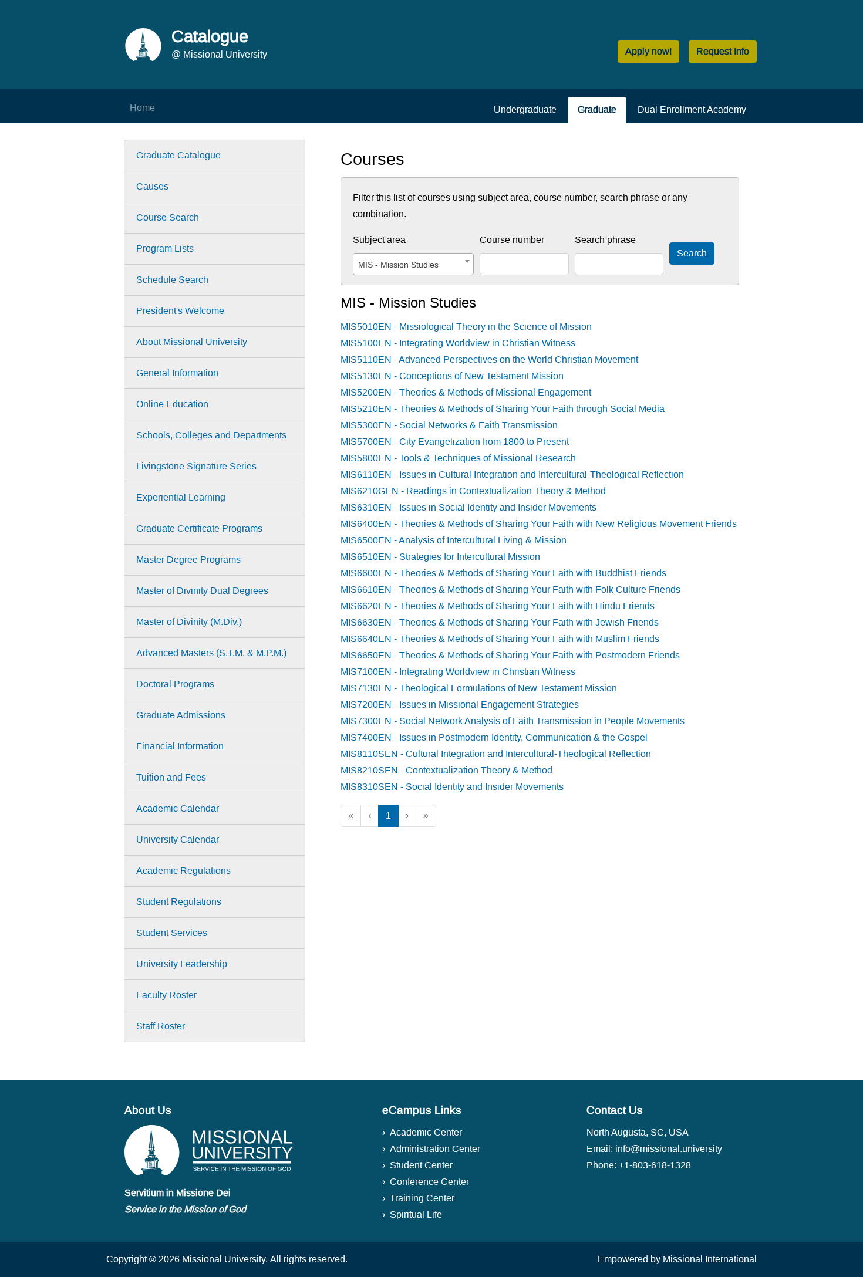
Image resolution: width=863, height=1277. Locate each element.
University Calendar (177, 839)
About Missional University (191, 342)
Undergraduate (525, 109)
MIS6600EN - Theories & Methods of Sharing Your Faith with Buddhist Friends (503, 573)
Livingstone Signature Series (196, 466)
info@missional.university (668, 1149)
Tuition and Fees (171, 777)
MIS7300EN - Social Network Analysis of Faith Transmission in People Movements (513, 721)
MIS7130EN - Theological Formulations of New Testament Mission (479, 688)
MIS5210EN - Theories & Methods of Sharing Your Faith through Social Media (503, 409)
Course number (512, 240)
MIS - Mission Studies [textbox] (398, 264)
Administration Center (435, 1149)
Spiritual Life (416, 1214)
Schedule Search (172, 280)
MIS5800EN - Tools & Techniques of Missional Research (458, 458)
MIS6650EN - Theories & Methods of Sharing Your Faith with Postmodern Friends (510, 655)
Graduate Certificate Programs (199, 528)
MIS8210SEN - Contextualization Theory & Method (446, 770)
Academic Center (426, 1132)
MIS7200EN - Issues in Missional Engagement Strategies (460, 705)
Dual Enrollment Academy (692, 109)
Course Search (167, 217)
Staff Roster (160, 1026)
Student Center (421, 1165)
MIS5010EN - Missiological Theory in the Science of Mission (466, 327)
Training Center (422, 1198)
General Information (177, 373)
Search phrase (605, 240)
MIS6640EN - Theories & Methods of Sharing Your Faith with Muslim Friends (500, 639)
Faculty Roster (166, 995)
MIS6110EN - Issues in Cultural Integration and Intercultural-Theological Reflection (512, 474)
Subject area (379, 240)
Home (142, 108)
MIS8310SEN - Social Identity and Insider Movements (452, 787)
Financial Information (180, 746)
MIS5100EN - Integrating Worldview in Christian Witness (458, 343)
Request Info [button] (722, 51)
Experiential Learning (180, 497)
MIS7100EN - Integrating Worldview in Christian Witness (458, 672)
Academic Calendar (177, 808)
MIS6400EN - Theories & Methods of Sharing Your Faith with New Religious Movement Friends (539, 524)
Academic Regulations (183, 871)
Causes (152, 186)
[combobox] (413, 264)
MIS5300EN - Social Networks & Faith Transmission (449, 425)
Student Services (171, 933)
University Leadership (181, 964)
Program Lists (165, 249)
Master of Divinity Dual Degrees (202, 591)
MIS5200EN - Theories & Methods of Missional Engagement (466, 392)
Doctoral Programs (175, 684)
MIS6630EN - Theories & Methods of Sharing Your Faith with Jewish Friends (500, 622)
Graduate (597, 109)
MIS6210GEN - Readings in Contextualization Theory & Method (473, 491)
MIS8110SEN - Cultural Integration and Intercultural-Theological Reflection (496, 754)
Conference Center (429, 1182)
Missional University (223, 1259)
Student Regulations (178, 902)
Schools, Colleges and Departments (211, 435)
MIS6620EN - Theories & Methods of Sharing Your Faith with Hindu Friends (498, 606)
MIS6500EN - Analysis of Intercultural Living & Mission (454, 540)
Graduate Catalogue (178, 155)
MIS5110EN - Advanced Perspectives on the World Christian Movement (489, 359)
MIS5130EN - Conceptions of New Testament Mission (452, 376)
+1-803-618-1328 (655, 1165)
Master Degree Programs (188, 560)
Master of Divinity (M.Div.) (189, 622)
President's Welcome (180, 311)
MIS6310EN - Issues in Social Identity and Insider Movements (468, 507)
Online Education (172, 404)
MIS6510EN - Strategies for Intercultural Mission (440, 557)
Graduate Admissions (180, 715)
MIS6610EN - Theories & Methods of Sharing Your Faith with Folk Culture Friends (510, 589)
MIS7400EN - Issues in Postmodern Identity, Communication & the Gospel (494, 737)
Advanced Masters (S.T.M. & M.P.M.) (211, 653)
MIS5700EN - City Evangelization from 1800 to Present (455, 442)
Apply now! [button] (648, 51)
